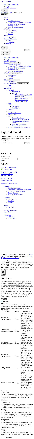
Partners (10, 34)
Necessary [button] (4, 299)
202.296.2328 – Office (7, 178)
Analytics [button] (3, 409)
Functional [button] (4, 391)
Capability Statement (10, 8)
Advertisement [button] (5, 419)
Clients (6, 35)
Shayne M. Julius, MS (21, 100)
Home (6, 17)
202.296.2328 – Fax (6, 180)
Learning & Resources (10, 39)
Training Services (13, 25)
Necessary (6, 301)
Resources (11, 42)
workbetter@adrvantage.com (9, 183)
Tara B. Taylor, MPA (21, 101)
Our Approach (12, 30)
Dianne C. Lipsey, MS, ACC (23, 95)
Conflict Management (14, 21)
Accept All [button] (13, 269)
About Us (7, 29)
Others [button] (3, 429)
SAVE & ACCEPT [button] (6, 437)
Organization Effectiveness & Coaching (19, 22)
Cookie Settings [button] (5, 269)
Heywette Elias (19, 96)
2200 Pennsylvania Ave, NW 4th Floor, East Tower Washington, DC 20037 (9, 173)
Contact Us (7, 43)
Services (6, 19)
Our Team (11, 32)
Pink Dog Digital (16, 257)
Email (5, 157)
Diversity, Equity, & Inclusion (16, 24)
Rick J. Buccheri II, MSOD (23, 98)
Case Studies (11, 37)
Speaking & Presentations (15, 27)
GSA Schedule (16, 108)
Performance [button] (4, 401)
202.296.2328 (11, 4)
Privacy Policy (12, 114)
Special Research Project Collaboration (19, 127)
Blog (9, 40)
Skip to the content (6, 1)
